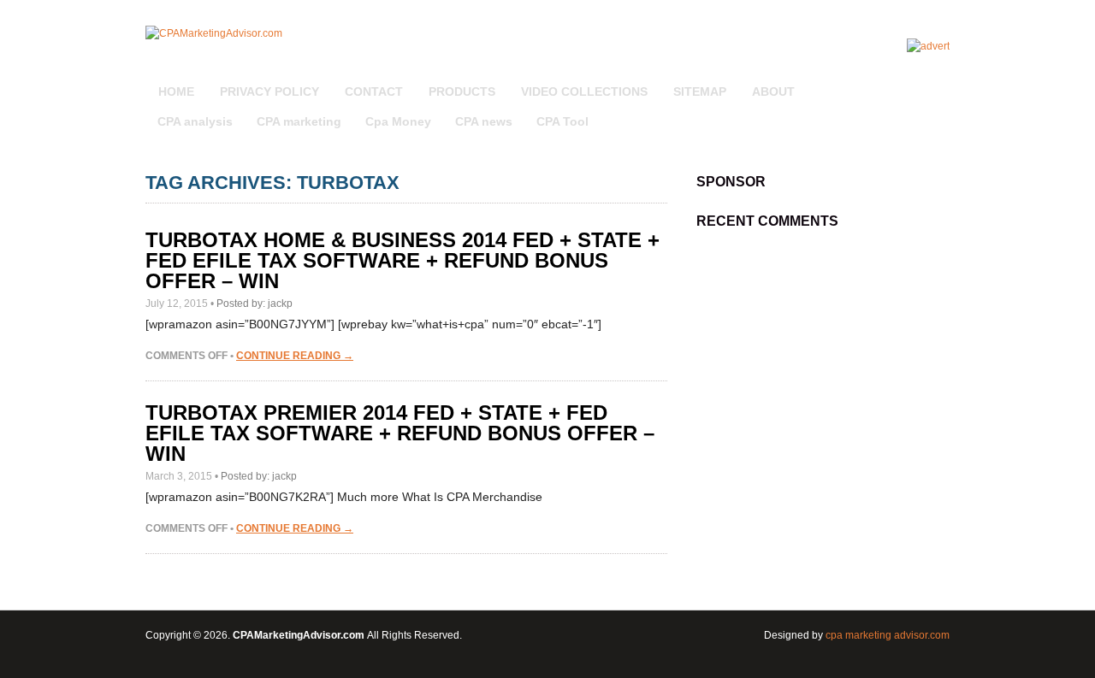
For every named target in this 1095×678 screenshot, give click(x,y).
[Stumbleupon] (933, 82)
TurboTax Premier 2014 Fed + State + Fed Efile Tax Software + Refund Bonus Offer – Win (399, 433)
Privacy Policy (269, 91)
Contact (374, 91)
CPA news (483, 121)
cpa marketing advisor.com (888, 635)
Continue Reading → (294, 356)
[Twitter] (923, 82)
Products (462, 91)
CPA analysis (195, 121)
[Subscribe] (912, 82)
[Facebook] (938, 82)
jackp (280, 304)
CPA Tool (562, 121)
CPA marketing (299, 121)
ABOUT (773, 91)
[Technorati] (928, 82)
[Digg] (917, 82)
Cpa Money (398, 121)
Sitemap (699, 91)
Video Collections (584, 91)
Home (176, 91)
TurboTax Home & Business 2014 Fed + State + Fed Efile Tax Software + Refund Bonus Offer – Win (402, 260)
